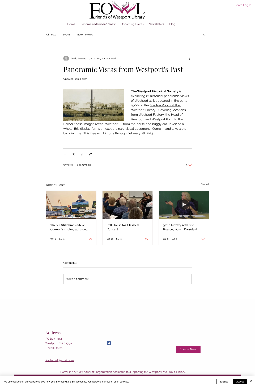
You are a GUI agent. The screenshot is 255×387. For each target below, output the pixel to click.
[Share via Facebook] (65, 154)
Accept (240, 381)
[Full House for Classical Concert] (128, 205)
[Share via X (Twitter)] (73, 154)
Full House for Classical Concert (123, 227)
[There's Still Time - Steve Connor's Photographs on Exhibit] (71, 205)
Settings (223, 381)
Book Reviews (85, 34)
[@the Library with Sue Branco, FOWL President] (184, 205)
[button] (204, 34)
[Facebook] (109, 343)
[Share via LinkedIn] (82, 154)
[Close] (251, 381)
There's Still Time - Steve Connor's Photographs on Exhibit (68, 227)
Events (66, 34)
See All (205, 184)
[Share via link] (90, 154)
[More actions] (190, 58)
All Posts (51, 34)
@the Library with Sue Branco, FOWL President (180, 227)
